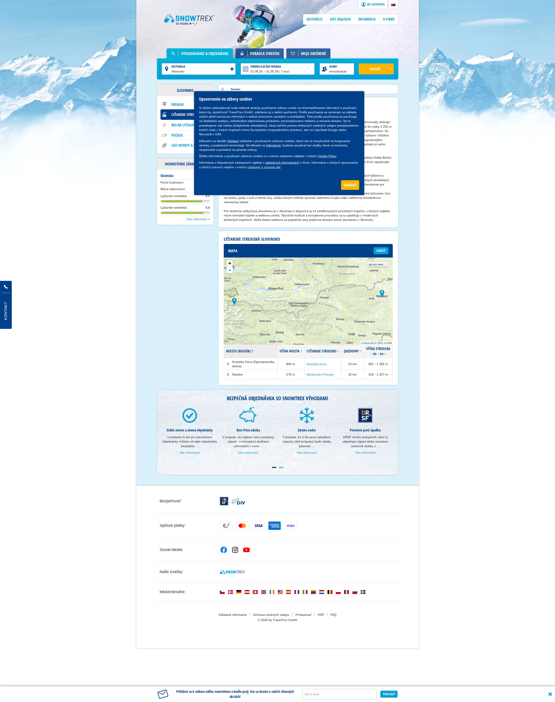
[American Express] (274, 525)
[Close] (550, 694)
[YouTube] (246, 550)
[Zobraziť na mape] (228, 364)
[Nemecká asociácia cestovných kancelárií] (238, 501)
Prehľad (177, 104)
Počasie (177, 135)
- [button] (229, 270)
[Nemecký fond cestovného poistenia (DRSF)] (224, 501)
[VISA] (258, 525)
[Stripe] (290, 525)
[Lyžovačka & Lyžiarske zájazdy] (189, 19)
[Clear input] (232, 69)
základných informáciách (282, 162)
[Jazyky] (222, 592)
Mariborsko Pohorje (320, 374)
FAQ (333, 614)
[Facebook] (224, 550)
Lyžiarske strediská (186, 114)
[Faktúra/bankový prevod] (226, 525)
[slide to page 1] (274, 467)
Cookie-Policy (327, 156)
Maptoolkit (368, 343)
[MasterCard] (242, 525)
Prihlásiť (389, 694)
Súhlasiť (233, 141)
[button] (393, 4)
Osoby (333, 66)
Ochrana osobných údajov (271, 614)
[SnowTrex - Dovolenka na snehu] (232, 572)
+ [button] (229, 263)
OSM (380, 343)
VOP (321, 614)
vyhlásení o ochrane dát (263, 167)
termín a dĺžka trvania (265, 66)
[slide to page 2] (281, 467)
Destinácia (178, 66)
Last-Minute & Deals (186, 145)
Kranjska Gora (316, 364)
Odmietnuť (273, 145)
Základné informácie (233, 614)
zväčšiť (381, 251)
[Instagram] (235, 550)
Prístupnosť (303, 614)
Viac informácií (197, 219)
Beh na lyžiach (182, 125)
